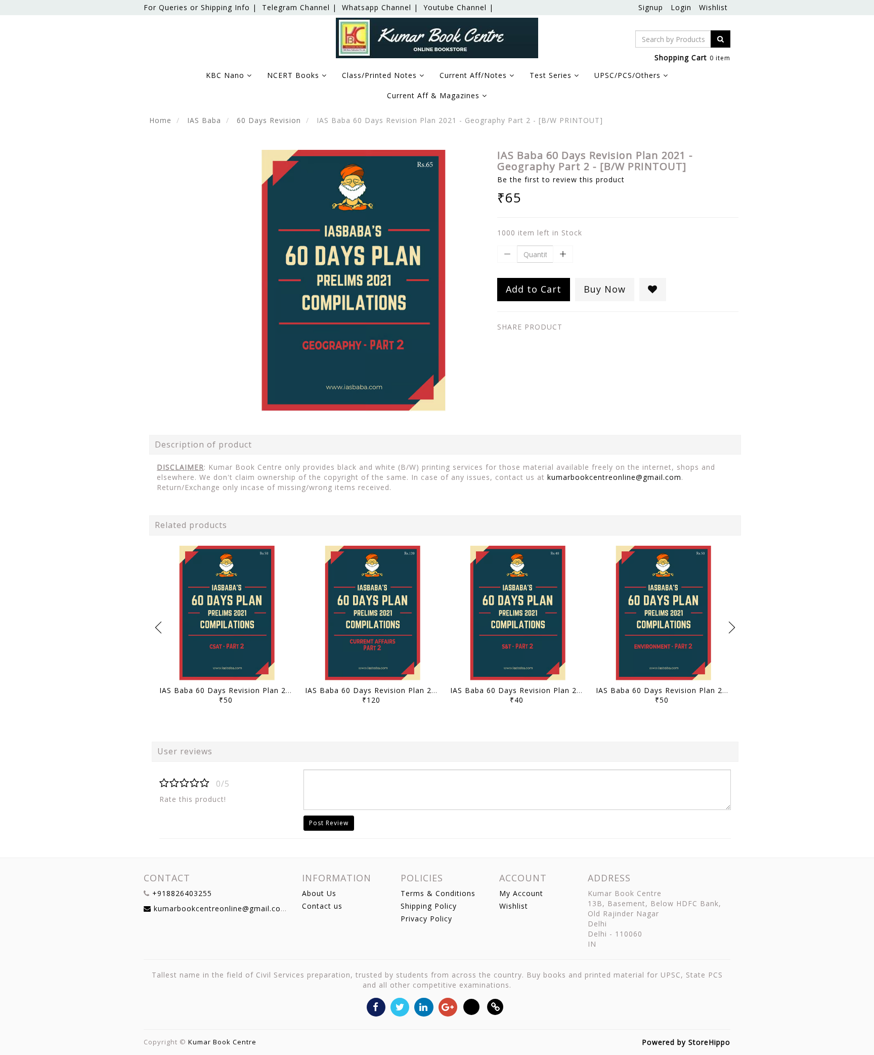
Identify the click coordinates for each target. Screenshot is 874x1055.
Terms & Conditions (438, 893)
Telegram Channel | (299, 7)
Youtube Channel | (458, 7)
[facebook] (376, 1006)
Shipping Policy (429, 906)
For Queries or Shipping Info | (200, 7)
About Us (319, 893)
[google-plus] (448, 1006)
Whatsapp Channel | (380, 7)
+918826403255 (182, 893)
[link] (495, 1006)
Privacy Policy (426, 918)
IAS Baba (204, 120)
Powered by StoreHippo (686, 1042)
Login (681, 7)
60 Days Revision (269, 120)
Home (160, 120)
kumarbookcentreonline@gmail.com (614, 477)
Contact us (322, 906)
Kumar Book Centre (222, 1041)
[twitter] (399, 1006)
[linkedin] (423, 1006)
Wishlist (713, 7)
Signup (650, 7)
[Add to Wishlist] (652, 289)
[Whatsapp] (471, 1006)
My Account (521, 893)
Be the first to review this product (561, 179)
